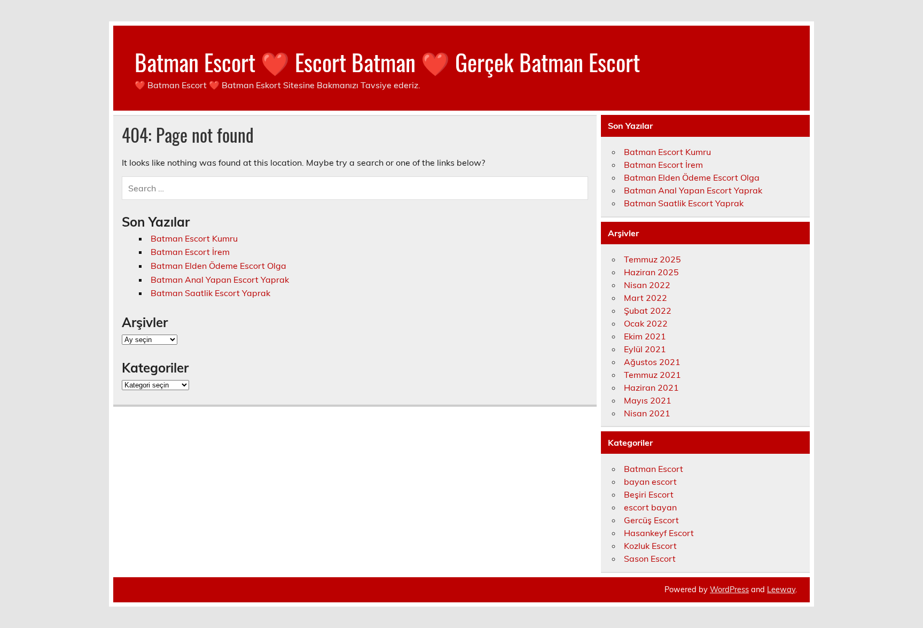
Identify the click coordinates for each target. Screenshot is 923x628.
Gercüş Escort (651, 520)
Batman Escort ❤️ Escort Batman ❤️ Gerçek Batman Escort (387, 61)
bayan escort (650, 481)
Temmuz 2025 (652, 259)
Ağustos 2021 (652, 361)
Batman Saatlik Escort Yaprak (210, 293)
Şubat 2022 (647, 310)
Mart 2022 (645, 297)
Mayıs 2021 (647, 400)
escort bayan (650, 507)
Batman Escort (653, 468)
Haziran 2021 (651, 387)
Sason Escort (650, 558)
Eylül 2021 (645, 349)
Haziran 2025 (651, 272)
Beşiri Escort (649, 494)
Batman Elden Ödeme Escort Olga (218, 265)
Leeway (781, 589)
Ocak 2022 (646, 323)
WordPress (729, 589)
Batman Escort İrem (190, 251)
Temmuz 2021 (652, 374)
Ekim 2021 (645, 336)
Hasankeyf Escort (659, 533)
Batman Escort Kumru (194, 238)
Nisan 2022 (647, 285)
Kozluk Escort (650, 545)
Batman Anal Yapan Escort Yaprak (220, 279)
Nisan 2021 (647, 413)
